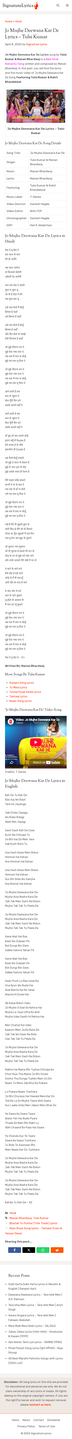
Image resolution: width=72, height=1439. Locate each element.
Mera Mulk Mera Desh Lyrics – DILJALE (32, 1325)
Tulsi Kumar (41, 1218)
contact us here (40, 1404)
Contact (38, 1420)
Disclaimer (53, 1420)
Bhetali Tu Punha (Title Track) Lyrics (33, 1223)
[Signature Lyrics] (20, 5)
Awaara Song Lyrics (21, 682)
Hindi (18, 21)
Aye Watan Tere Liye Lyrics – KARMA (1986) (35, 1342)
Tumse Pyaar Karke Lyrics (25, 692)
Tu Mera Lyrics (18, 687)
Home (8, 21)
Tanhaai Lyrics (18, 696)
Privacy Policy (26, 1426)
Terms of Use (46, 1426)
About (26, 1420)
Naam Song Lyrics (20, 701)
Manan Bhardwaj (21, 1218)
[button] (58, 5)
